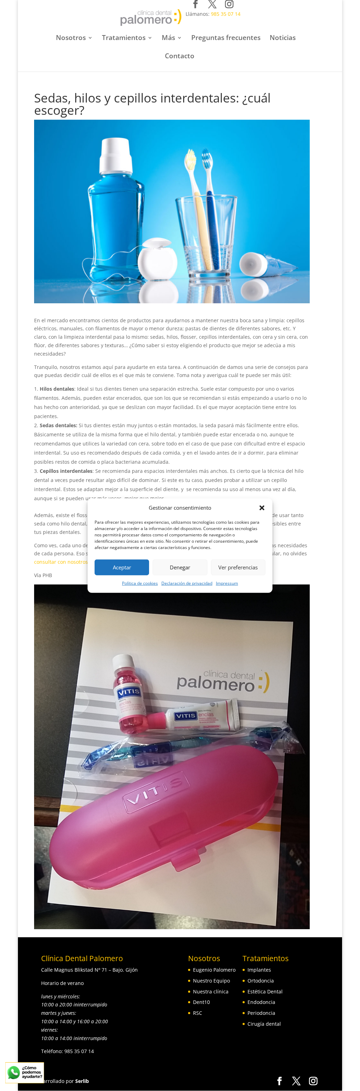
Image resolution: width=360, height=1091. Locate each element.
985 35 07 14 (225, 14)
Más (168, 38)
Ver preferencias (238, 567)
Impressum (227, 583)
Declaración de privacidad (186, 583)
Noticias (283, 38)
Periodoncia (261, 1013)
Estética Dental (265, 991)
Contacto (179, 56)
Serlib (82, 1081)
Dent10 (201, 1002)
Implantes (259, 969)
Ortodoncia (261, 980)
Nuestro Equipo (211, 980)
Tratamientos (124, 38)
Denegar (180, 567)
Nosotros (71, 38)
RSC (197, 1013)
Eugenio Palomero (214, 969)
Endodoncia (261, 1002)
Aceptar (122, 567)
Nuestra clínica (211, 991)
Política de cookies (140, 583)
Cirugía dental (264, 1023)
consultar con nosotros (61, 561)
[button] (261, 507)
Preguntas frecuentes (226, 38)
